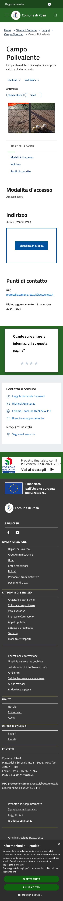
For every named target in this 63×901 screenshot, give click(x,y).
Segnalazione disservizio (22, 809)
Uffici (11, 560)
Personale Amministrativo (23, 577)
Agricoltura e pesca (19, 689)
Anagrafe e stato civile (21, 600)
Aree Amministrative (20, 554)
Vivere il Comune (26, 30)
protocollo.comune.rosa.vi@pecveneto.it (29, 294)
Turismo (13, 633)
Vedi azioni (30, 80)
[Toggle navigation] (7, 15)
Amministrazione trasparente (25, 837)
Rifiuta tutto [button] (31, 887)
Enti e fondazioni (18, 566)
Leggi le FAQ (15, 815)
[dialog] (31, 870)
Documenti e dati (18, 582)
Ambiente (14, 672)
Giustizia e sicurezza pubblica (25, 661)
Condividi (13, 80)
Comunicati (15, 712)
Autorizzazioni (16, 684)
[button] (31, 895)
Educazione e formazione (23, 656)
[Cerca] (56, 15)
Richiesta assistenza (20, 820)
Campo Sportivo (13, 34)
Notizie (12, 706)
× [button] (59, 844)
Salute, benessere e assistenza (26, 678)
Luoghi (46, 30)
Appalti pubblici (17, 622)
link (14, 871)
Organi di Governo (19, 549)
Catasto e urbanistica (20, 628)
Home (7, 30)
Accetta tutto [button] (31, 879)
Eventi (12, 739)
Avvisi (11, 718)
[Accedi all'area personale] (49, 4)
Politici (12, 571)
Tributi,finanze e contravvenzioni (27, 667)
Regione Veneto (14, 4)
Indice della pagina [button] (22, 146)
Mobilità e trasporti (19, 639)
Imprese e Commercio (21, 616)
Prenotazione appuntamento (25, 804)
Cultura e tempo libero (21, 605)
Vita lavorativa (16, 611)
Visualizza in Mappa (31, 245)
